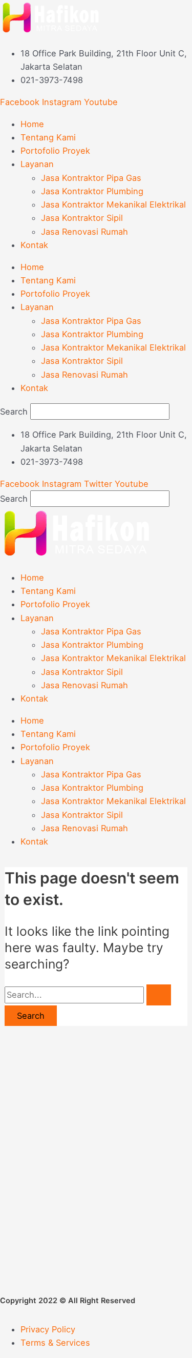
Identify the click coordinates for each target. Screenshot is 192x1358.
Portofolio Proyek (55, 151)
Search (14, 411)
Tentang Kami (48, 137)
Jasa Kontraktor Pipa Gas (91, 178)
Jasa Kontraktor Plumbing (92, 191)
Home (32, 124)
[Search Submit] (158, 994)
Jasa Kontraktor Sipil (82, 218)
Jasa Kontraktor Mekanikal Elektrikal (113, 204)
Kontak (34, 245)
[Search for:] (88, 995)
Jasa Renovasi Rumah (84, 232)
